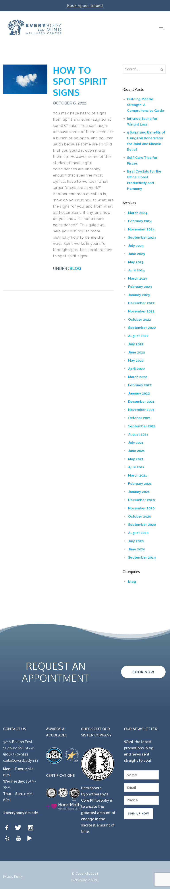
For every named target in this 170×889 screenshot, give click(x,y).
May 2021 (135, 459)
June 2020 (136, 549)
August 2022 (138, 336)
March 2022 (137, 377)
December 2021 (141, 402)
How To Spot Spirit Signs (80, 81)
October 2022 (139, 320)
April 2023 (136, 270)
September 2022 (142, 328)
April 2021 (136, 467)
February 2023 (140, 287)
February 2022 (140, 385)
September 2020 (142, 525)
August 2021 (138, 434)
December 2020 (141, 500)
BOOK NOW (143, 672)
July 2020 (136, 541)
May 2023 (135, 262)
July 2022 (136, 344)
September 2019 (142, 557)
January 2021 (139, 492)
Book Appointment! (85, 6)
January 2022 (139, 393)
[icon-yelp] (8, 838)
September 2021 (142, 426)
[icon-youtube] (19, 838)
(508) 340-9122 (15, 754)
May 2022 (136, 361)
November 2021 (141, 410)
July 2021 (135, 443)
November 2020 (141, 508)
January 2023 (139, 295)
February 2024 (140, 221)
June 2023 (136, 254)
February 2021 (140, 484)
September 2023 (142, 237)
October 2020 (139, 516)
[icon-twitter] (19, 828)
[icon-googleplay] (29, 838)
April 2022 (136, 369)
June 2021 (136, 451)
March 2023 (137, 279)
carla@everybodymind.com (25, 760)
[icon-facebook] (7, 828)
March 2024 (137, 213)
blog (75, 268)
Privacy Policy (13, 877)
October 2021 (139, 418)
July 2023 (135, 246)
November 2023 (141, 229)
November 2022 (141, 311)
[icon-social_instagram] (31, 828)
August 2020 (138, 533)
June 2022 (136, 352)
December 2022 (141, 303)
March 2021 (137, 475)
